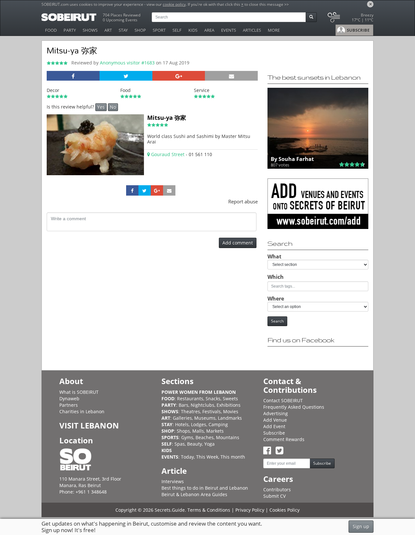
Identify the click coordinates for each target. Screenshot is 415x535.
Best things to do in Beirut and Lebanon (204, 488)
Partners (68, 405)
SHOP (140, 30)
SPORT (159, 30)
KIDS (192, 30)
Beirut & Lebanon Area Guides (194, 494)
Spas (179, 444)
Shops (183, 431)
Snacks (213, 398)
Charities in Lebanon (81, 411)
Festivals (211, 411)
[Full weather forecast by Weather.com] (350, 19)
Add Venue (275, 420)
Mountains (227, 437)
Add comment (237, 243)
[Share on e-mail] (231, 76)
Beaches (205, 437)
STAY (123, 30)
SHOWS (90, 30)
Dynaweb (69, 398)
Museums (205, 418)
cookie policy (174, 4)
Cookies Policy (284, 510)
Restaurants (190, 398)
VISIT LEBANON (89, 425)
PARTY (70, 30)
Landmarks (230, 418)
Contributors (277, 489)
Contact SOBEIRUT (283, 400)
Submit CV (274, 496)
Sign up (361, 526)
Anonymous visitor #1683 (128, 63)
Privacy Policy (249, 510)
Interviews (172, 481)
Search (277, 321)
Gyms (187, 437)
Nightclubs (202, 405)
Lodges (198, 424)
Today (187, 457)
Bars (183, 405)
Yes (101, 107)
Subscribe (274, 433)
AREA (209, 30)
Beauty (194, 444)
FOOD (51, 30)
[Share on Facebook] (73, 76)
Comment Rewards (283, 439)
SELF (177, 30)
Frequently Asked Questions (293, 407)
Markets (215, 431)
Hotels (182, 424)
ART (108, 30)
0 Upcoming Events (120, 20)
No (113, 107)
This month (232, 457)
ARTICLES (252, 30)
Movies (230, 411)
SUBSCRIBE (358, 30)
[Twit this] (126, 76)
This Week (207, 457)
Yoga (209, 444)
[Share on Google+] (178, 76)
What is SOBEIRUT (79, 392)
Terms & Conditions (208, 510)
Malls (198, 431)
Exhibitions (229, 405)
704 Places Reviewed (121, 15)
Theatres (190, 411)
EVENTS (228, 30)
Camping (218, 424)
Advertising (275, 413)
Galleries (182, 418)
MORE (274, 30)
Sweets (230, 398)
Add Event (274, 426)
